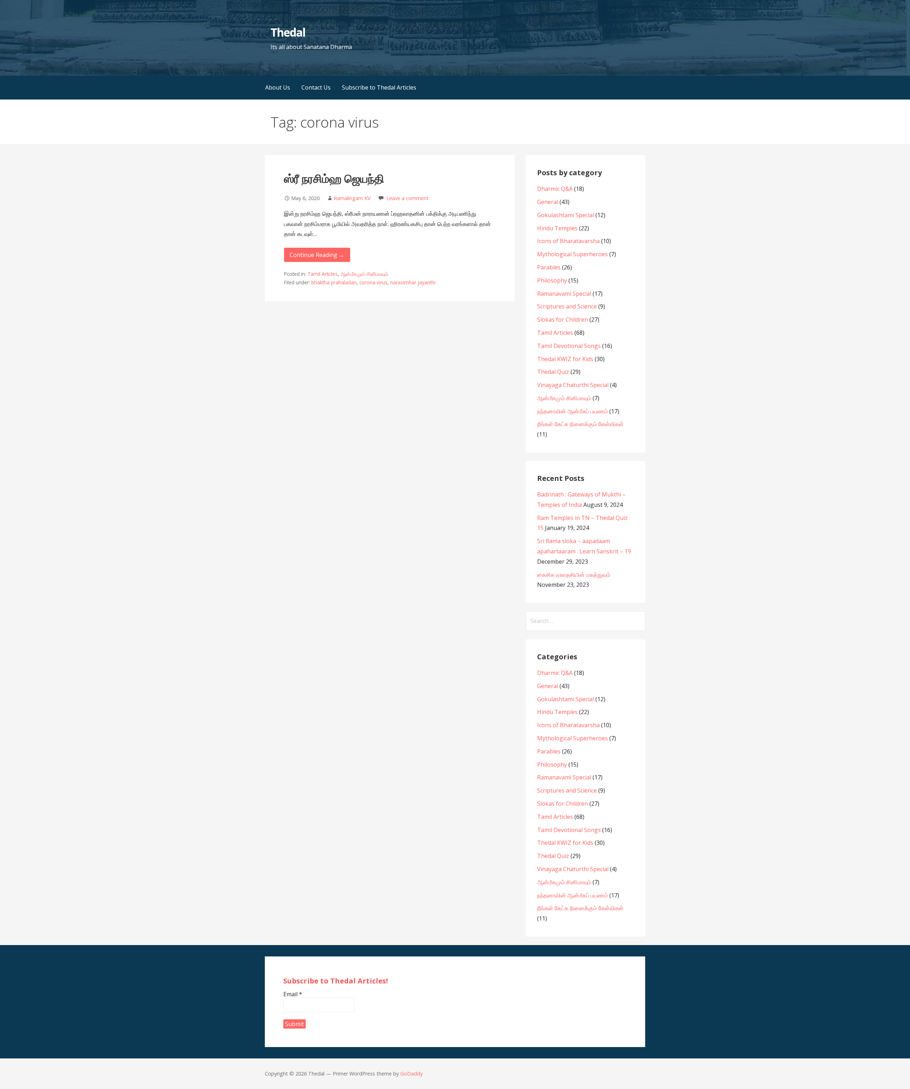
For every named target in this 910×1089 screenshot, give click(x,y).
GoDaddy (411, 1073)
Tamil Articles (322, 273)
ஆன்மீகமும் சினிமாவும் (364, 273)
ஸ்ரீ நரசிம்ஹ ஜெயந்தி (334, 178)
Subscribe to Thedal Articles (379, 87)
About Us (277, 87)
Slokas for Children (562, 319)
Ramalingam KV (352, 198)
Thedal (288, 32)
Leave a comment (407, 198)
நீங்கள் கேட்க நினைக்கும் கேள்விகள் (580, 424)
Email (292, 994)
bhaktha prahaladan (334, 282)
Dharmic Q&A (555, 189)
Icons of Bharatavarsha (568, 241)
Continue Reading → (317, 255)
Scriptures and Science (567, 306)
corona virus (373, 282)
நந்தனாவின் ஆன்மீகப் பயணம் (572, 411)
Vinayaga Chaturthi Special (573, 385)
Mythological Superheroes (572, 254)
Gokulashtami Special (565, 215)
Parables (549, 267)
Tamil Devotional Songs (569, 346)
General (547, 202)
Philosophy (552, 280)
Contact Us (316, 87)
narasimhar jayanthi (412, 282)
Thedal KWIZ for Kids (565, 359)
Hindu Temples (557, 228)
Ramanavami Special (564, 293)
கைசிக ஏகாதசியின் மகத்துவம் (573, 575)
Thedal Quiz (553, 372)
